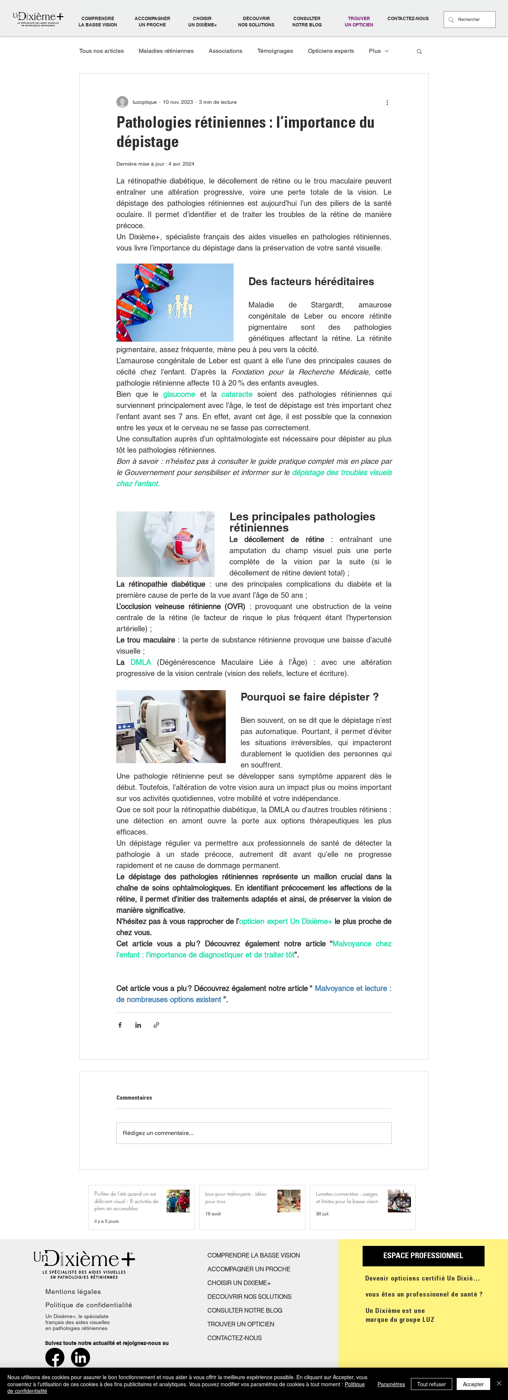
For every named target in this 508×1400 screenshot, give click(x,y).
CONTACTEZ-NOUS (408, 18)
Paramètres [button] (391, 1384)
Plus (375, 50)
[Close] (499, 1384)
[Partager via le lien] (156, 1025)
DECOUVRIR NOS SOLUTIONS (250, 1296)
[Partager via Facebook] (119, 1025)
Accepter (473, 1384)
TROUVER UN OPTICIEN (359, 22)
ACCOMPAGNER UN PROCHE (152, 22)
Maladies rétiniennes (166, 50)
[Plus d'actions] (387, 102)
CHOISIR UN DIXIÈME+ (202, 22)
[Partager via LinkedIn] (138, 1025)
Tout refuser (431, 1384)
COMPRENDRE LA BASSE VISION (97, 22)
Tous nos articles (101, 50)
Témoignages (275, 50)
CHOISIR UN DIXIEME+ (239, 1282)
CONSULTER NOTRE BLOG (307, 22)
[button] (419, 51)
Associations (225, 50)
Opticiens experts (331, 50)
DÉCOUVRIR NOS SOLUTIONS (256, 22)
